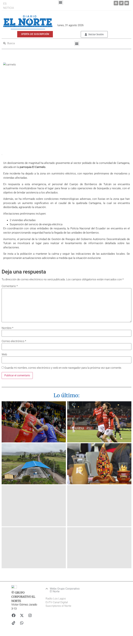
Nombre (7, 328)
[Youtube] (126, 3)
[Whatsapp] (21, 623)
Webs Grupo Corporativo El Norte (65, 590)
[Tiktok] (13, 623)
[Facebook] (116, 3)
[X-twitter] (21, 615)
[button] (76, 43)
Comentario (10, 286)
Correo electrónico (14, 341)
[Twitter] (121, 3)
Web (4, 354)
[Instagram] (30, 615)
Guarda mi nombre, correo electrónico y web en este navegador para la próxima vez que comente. (63, 367)
